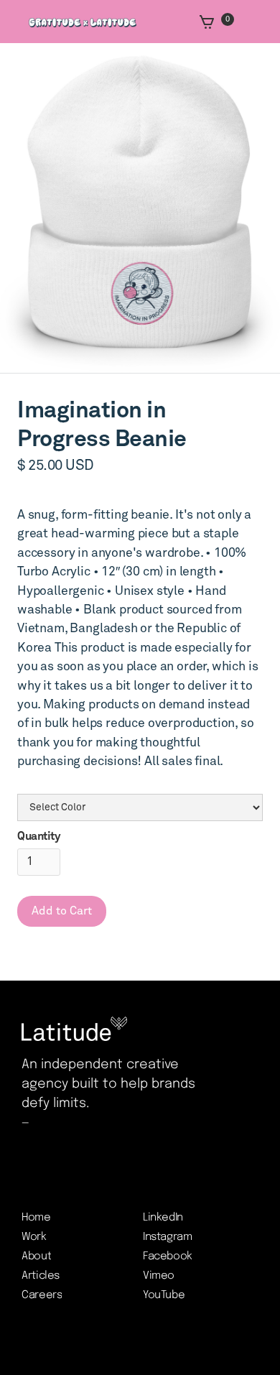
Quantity (38, 836)
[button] (217, 21)
